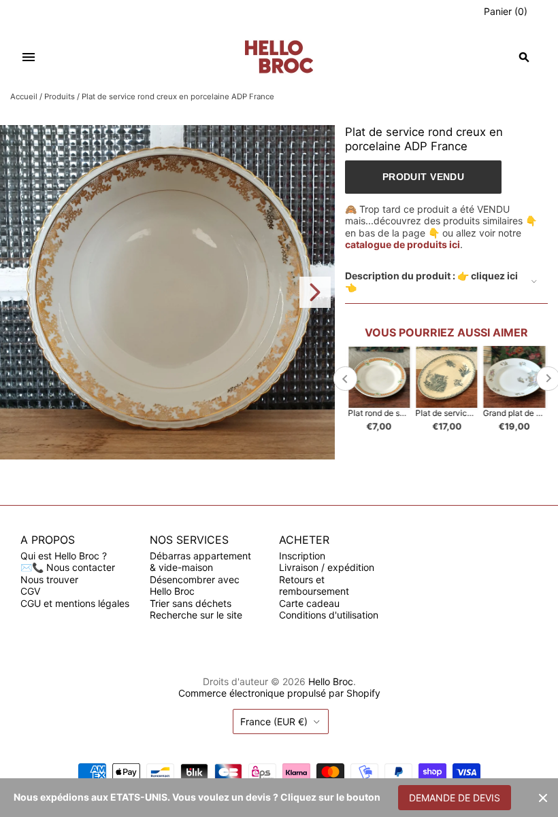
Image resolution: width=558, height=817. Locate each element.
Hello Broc (330, 681)
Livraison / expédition (326, 567)
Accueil (23, 96)
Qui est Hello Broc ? (63, 555)
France (274, 721)
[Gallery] (167, 292)
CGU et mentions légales (74, 603)
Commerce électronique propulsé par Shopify (279, 693)
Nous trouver (49, 579)
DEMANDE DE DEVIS (454, 797)
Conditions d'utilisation (328, 615)
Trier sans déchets (190, 603)
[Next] (315, 292)
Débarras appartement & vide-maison (200, 562)
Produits (59, 96)
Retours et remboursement (314, 585)
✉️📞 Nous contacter (67, 567)
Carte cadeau (309, 603)
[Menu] (28, 57)
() (505, 11)
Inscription (302, 555)
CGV (30, 591)
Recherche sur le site (196, 615)
